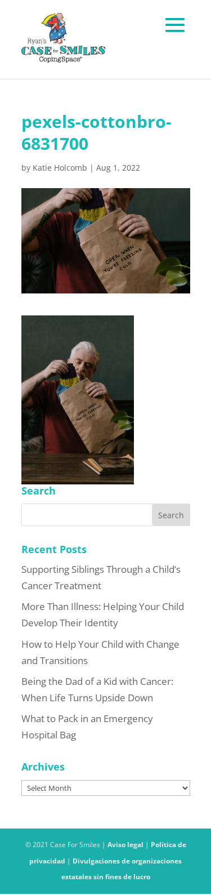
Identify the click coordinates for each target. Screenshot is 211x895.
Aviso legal (125, 844)
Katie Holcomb (60, 167)
